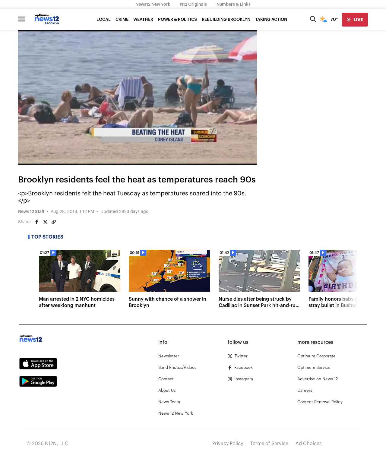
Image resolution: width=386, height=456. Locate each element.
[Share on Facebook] (36, 222)
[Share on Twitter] (45, 222)
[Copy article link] (53, 222)
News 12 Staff (31, 212)
